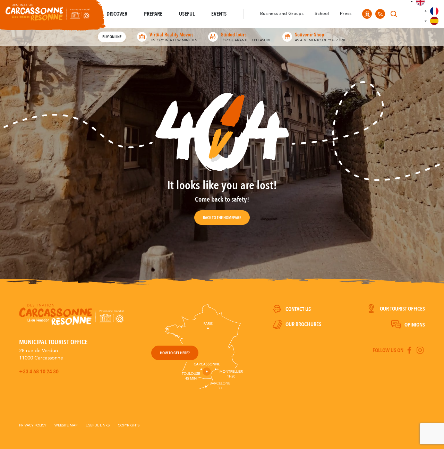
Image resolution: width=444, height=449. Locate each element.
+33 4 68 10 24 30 (39, 371)
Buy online (111, 37)
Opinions (414, 325)
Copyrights (128, 425)
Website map (65, 425)
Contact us (298, 309)
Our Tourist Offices (402, 309)
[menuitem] (434, 11)
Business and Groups (282, 13)
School (322, 13)
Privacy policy (32, 425)
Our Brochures (303, 324)
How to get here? (175, 353)
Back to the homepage (222, 217)
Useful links (98, 425)
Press (345, 13)
